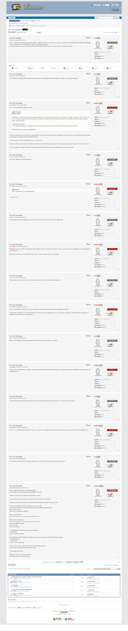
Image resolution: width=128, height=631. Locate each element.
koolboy (15, 578)
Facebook (16, 68)
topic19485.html (38, 140)
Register (19, 129)
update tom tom (17, 581)
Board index (12, 25)
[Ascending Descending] (78, 562)
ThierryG (15, 595)
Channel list (38, 607)
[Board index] (28, 6)
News (10, 607)
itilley (14, 591)
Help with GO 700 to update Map (22, 589)
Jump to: (89, 568)
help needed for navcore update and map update (26, 576)
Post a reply (10, 32)
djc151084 (90, 581)
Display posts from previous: (48, 562)
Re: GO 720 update (15, 74)
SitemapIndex (23, 607)
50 (101, 504)
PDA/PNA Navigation (20, 25)
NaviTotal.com (64, 614)
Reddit (54, 68)
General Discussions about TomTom (38, 25)
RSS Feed (30, 607)
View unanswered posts (14, 23)
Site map (16, 607)
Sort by (64, 562)
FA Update (15, 585)
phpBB (59, 611)
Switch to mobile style (64, 604)
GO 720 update (14, 30)
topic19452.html (13, 197)
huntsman (15, 587)
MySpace (110, 68)
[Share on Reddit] (52, 68)
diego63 (90, 594)
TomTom (28, 25)
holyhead (14, 487)
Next (118, 562)
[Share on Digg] (42, 68)
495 (102, 506)
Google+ (95, 68)
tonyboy (15, 582)
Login (39, 20)
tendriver (90, 590)
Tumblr (82, 68)
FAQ (28, 20)
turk (13, 40)
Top (118, 60)
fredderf (13, 104)
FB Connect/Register (14, 20)
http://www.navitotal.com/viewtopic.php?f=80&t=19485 (24, 516)
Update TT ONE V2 (18, 593)
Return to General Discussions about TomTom (19, 568)
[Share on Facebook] (12, 68)
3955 (103, 125)
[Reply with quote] (88, 38)
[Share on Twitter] (29, 68)
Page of (111, 32)
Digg (44, 68)
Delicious (67, 68)
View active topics (24, 23)
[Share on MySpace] (107, 68)
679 (102, 123)
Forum (12, 17)
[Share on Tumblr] (80, 68)
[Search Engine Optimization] (64, 612)
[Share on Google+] (93, 68)
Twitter (31, 68)
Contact (23, 20)
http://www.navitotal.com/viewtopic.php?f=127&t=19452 (24, 521)
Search (117, 17)
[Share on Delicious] (64, 68)
